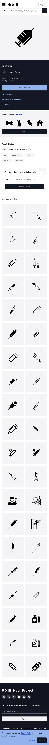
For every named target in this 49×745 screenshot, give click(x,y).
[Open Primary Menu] (3, 4)
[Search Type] (6, 10)
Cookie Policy (26, 733)
